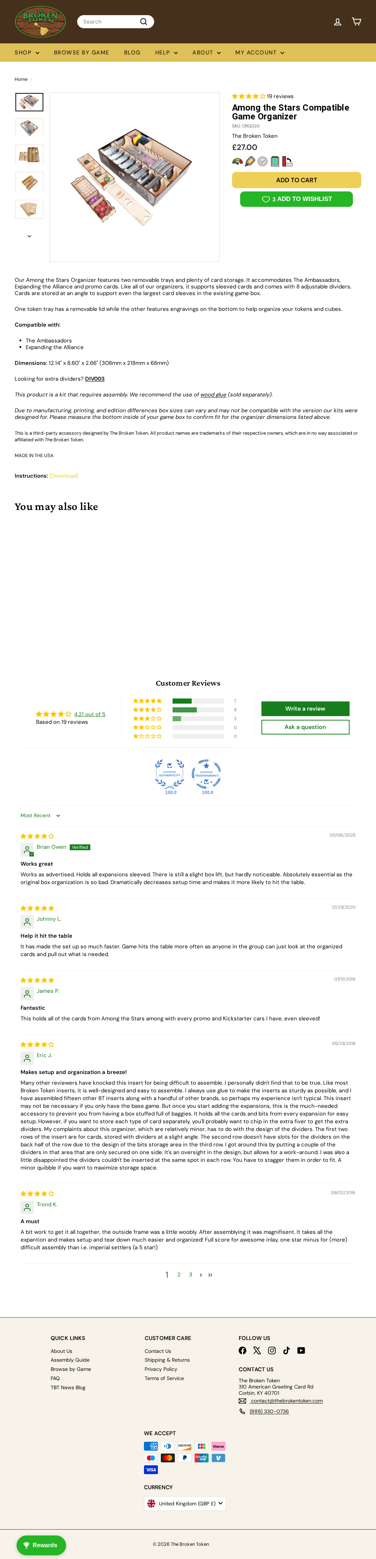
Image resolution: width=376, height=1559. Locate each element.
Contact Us (158, 1351)
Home (21, 79)
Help (164, 52)
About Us (61, 1351)
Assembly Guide (70, 1360)
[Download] (64, 475)
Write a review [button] (305, 708)
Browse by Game (81, 52)
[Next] (29, 234)
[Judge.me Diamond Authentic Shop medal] (169, 774)
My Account (257, 52)
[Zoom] (134, 177)
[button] (249, 96)
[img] (37, 836)
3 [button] (190, 1274)
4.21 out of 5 (89, 714)
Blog (132, 52)
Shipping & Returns (167, 1360)
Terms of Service (164, 1378)
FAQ (55, 1378)
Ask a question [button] (305, 727)
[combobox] (115, 21)
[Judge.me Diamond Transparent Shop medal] (206, 774)
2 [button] (179, 1274)
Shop (24, 52)
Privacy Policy (161, 1369)
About (203, 52)
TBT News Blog (68, 1387)
